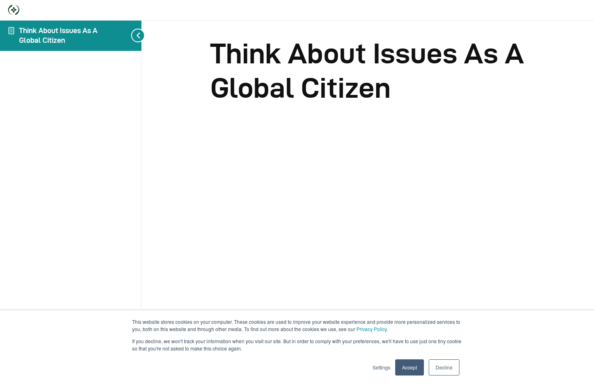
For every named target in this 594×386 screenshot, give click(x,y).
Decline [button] (444, 367)
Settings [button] (381, 367)
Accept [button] (409, 367)
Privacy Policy (371, 328)
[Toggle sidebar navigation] (139, 35)
